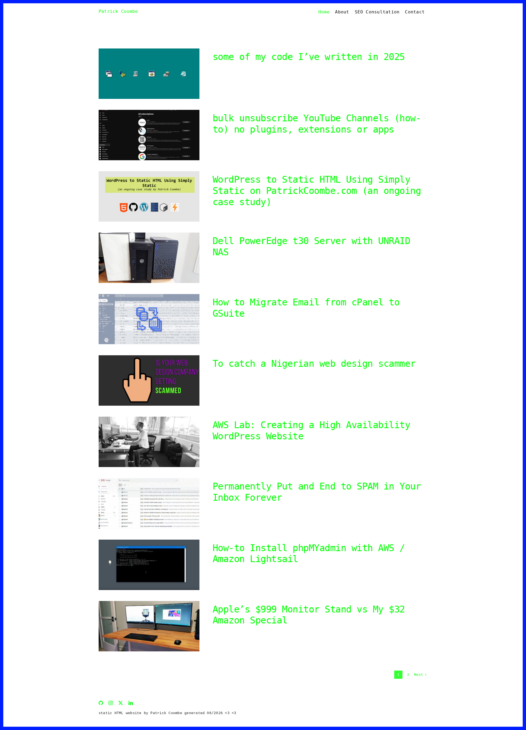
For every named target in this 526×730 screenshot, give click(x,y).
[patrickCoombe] (149, 418)
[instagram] (110, 703)
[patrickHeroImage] (149, 50)
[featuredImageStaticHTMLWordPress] (149, 173)
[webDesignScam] (149, 357)
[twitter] (120, 703)
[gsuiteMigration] (149, 296)
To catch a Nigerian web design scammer (314, 363)
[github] (101, 703)
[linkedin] (130, 703)
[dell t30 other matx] (149, 234)
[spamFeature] (149, 480)
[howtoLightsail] (149, 541)
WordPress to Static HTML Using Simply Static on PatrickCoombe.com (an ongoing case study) (317, 190)
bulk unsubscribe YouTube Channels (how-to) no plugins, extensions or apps (317, 124)
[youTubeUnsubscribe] (149, 111)
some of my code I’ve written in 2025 (309, 56)
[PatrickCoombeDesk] (149, 603)
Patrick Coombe (118, 11)
